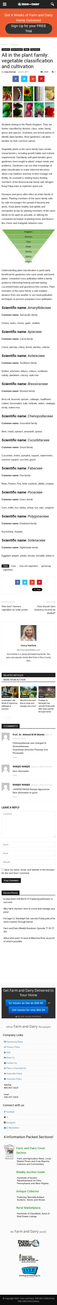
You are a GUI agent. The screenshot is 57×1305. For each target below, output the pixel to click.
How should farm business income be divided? (45, 609)
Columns (6, 49)
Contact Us (11, 1063)
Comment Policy (14, 1079)
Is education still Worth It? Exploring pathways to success (28, 900)
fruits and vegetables (28, 566)
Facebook (10, 1112)
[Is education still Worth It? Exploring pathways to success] (10, 692)
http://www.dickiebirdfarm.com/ (28, 650)
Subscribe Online (14, 1074)
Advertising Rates (14, 1042)
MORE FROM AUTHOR (14, 679)
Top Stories (35, 49)
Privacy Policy (13, 1047)
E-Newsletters (12, 1128)
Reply (15, 757)
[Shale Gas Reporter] (28, 1262)
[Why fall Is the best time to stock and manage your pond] (28, 692)
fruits (13, 566)
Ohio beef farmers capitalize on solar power (15, 608)
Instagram (11, 1123)
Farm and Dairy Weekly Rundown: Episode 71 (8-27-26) (29, 930)
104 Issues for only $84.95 (28, 1010)
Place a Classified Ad (16, 1068)
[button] (52, 4)
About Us (10, 1058)
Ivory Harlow (10, 72)
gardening (46, 566)
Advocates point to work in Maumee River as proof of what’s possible (29, 940)
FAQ (8, 1052)
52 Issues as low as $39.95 (26, 1003)
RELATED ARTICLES (13, 675)
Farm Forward (17, 49)
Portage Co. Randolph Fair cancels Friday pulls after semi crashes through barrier (46, 706)
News (26, 49)
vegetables (8, 570)
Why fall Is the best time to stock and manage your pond (28, 703)
